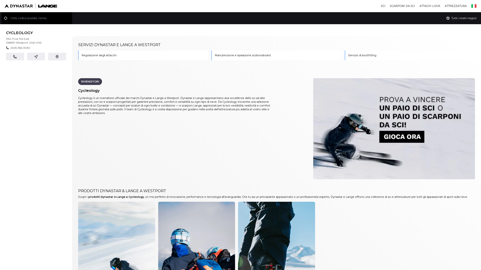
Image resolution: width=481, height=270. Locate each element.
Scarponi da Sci (402, 6)
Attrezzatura (456, 6)
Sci (383, 6)
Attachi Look (430, 6)
